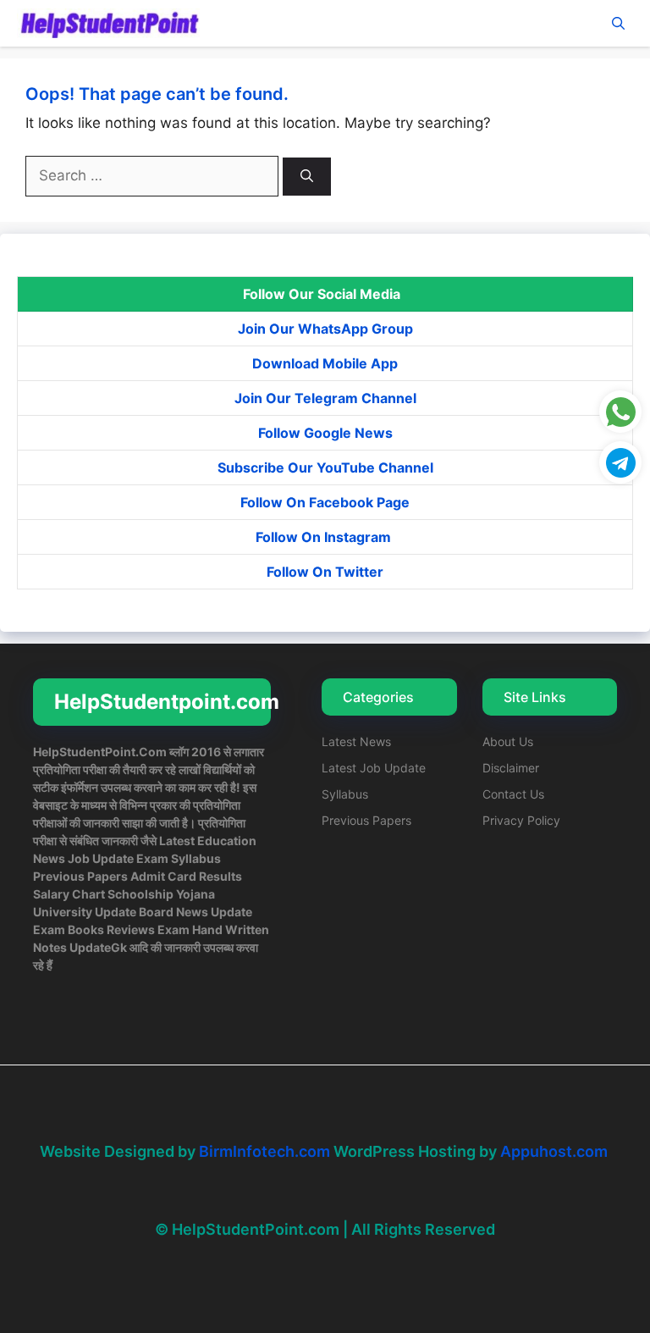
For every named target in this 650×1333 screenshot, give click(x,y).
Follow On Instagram (325, 536)
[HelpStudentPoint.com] (108, 23)
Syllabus (345, 794)
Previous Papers (366, 820)
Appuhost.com (554, 1151)
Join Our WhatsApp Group (325, 328)
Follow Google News (325, 432)
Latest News (356, 741)
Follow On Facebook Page (325, 502)
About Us (507, 741)
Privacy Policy (521, 820)
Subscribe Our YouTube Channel (325, 467)
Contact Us (513, 794)
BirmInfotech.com (264, 1151)
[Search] (307, 177)
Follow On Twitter (325, 571)
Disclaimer (510, 768)
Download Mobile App (325, 363)
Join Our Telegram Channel (325, 398)
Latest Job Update (374, 768)
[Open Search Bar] (618, 23)
